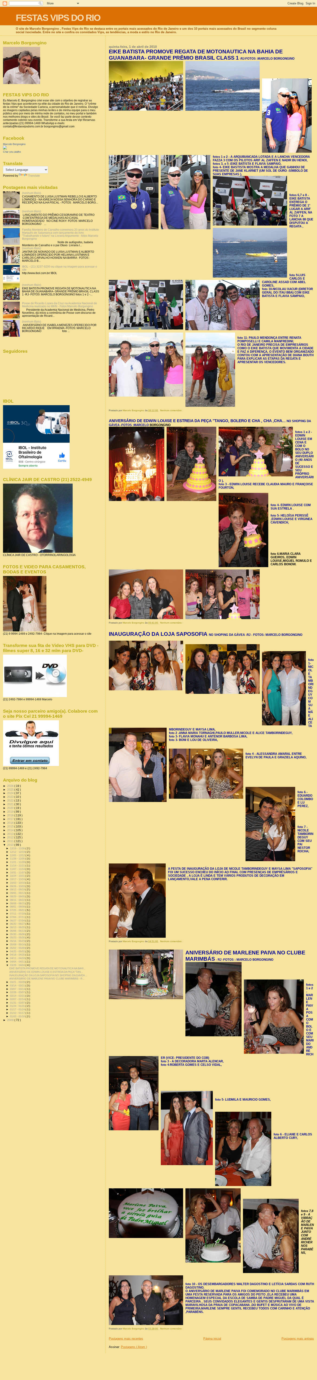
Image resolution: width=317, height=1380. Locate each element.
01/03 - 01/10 (18, 1016)
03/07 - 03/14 (18, 989)
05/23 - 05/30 (18, 937)
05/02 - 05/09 (18, 948)
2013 (10, 833)
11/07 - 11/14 (18, 869)
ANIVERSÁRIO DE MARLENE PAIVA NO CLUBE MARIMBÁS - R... (46, 978)
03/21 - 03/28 (18, 982)
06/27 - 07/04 (18, 920)
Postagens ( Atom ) (134, 1347)
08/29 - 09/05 (18, 896)
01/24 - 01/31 (18, 1006)
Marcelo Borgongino (14, 144)
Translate (34, 175)
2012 (10, 837)
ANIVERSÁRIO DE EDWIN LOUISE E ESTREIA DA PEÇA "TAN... (46, 971)
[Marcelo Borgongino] (5, 148)
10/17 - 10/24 (18, 879)
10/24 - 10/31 (18, 875)
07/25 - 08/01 (18, 910)
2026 (10, 785)
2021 (10, 804)
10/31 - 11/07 (18, 872)
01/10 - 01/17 (18, 1013)
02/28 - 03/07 (18, 992)
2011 (10, 841)
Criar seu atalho (12, 151)
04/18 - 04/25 (18, 954)
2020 (10, 807)
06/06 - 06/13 (18, 930)
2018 (10, 815)
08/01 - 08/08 (18, 906)
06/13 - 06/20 (18, 927)
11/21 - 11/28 (18, 862)
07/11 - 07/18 (18, 913)
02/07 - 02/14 (18, 999)
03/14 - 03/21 (18, 985)
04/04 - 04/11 (18, 961)
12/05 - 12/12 (18, 855)
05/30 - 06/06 (18, 934)
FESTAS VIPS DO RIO (58, 18)
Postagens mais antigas (297, 1338)
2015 (10, 826)
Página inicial (212, 1338)
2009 (10, 1019)
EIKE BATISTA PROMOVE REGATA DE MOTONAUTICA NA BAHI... (47, 968)
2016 (10, 822)
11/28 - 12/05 (18, 858)
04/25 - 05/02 (18, 951)
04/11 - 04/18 (18, 958)
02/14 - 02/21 (18, 995)
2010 (10, 844)
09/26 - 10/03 (18, 886)
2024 (10, 793)
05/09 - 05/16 (18, 944)
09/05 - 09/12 (18, 893)
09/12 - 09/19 (18, 889)
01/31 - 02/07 (18, 1002)
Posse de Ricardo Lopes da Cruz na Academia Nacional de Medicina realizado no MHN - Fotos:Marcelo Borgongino (59, 305)
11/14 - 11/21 (18, 865)
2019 (10, 811)
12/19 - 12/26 (18, 848)
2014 (10, 830)
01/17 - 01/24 (18, 1009)
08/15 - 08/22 (18, 899)
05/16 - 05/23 (18, 941)
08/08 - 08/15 (18, 903)
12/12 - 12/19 (18, 851)
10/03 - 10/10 (18, 882)
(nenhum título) (31, 192)
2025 (10, 789)
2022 (10, 800)
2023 (10, 796)
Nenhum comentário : (172, 410)
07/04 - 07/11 (18, 917)
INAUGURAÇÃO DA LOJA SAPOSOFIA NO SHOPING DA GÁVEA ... (48, 975)
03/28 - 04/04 (18, 965)
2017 (10, 819)
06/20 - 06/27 (18, 923)
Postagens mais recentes (126, 1338)
